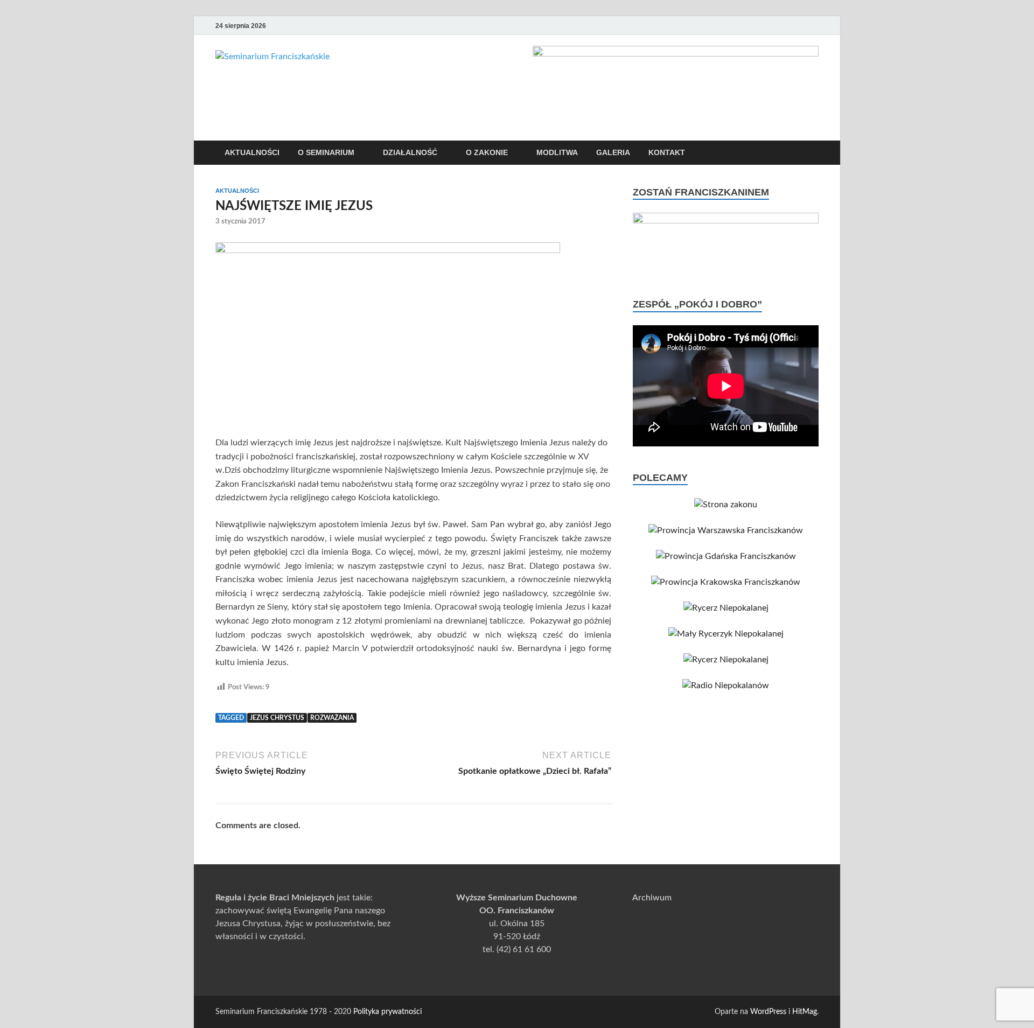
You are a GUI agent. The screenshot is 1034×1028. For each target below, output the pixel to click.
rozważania (332, 718)
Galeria (613, 152)
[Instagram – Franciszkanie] (797, 25)
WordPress (768, 1012)
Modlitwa (557, 152)
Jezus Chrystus (277, 718)
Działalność (410, 152)
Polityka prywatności (387, 1012)
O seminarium (326, 152)
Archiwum (652, 897)
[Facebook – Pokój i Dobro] (782, 25)
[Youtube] (766, 25)
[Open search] (813, 153)
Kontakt (666, 152)
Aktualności (252, 152)
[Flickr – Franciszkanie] (812, 25)
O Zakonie (487, 152)
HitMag (804, 1012)
